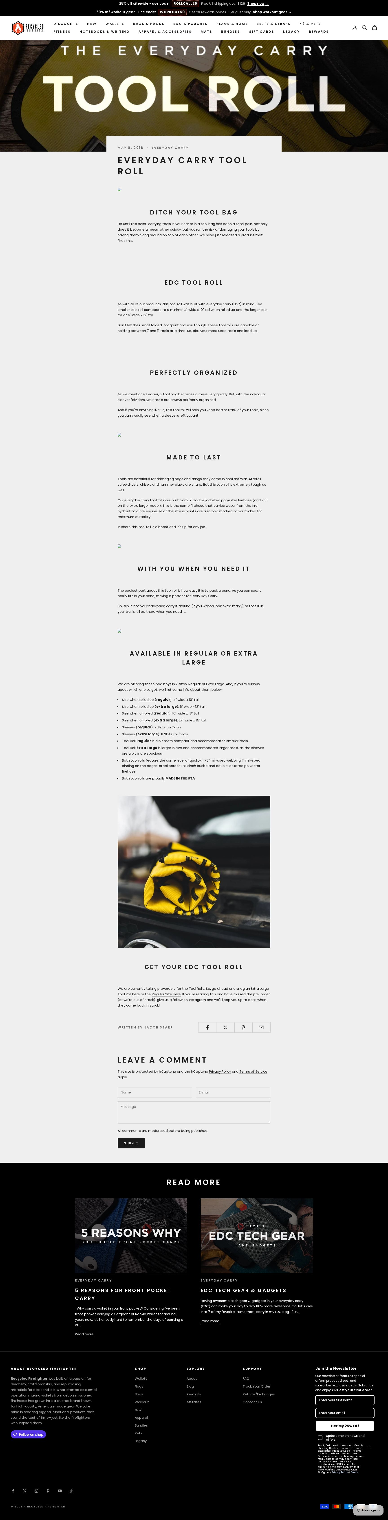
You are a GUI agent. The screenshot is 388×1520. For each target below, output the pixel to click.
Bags (139, 1394)
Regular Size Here (166, 994)
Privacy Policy (220, 1071)
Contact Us (252, 1402)
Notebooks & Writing (104, 31)
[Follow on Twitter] (24, 1491)
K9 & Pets (310, 24)
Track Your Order (256, 1386)
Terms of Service (253, 1071)
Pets (138, 1433)
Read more (84, 1334)
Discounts (65, 24)
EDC (138, 1409)
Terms (354, 1472)
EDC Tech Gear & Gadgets (244, 1290)
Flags (139, 1386)
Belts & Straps (274, 24)
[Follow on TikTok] (71, 1491)
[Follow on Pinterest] (48, 1491)
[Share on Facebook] (207, 1027)
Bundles (230, 31)
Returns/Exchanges (259, 1394)
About (192, 1378)
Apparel (141, 1417)
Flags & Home (232, 24)
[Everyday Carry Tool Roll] (130, 546)
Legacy (291, 31)
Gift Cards (261, 31)
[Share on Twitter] (225, 1027)
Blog (190, 1386)
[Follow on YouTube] (59, 1491)
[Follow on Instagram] (36, 1491)
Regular (194, 684)
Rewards (319, 31)
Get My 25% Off (345, 1426)
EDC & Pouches (190, 24)
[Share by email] (261, 1027)
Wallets (115, 24)
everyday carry (170, 147)
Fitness (62, 31)
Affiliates (194, 1402)
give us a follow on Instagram (181, 999)
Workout (142, 1402)
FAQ (246, 1378)
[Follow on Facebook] (13, 1491)
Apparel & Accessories (165, 31)
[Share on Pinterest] (243, 1027)
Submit (131, 1143)
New (92, 24)
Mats (206, 31)
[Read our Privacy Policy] (369, 1446)
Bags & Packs (148, 24)
